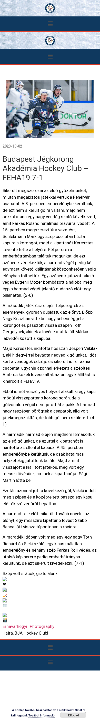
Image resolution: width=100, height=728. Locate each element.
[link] (28, 626)
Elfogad (73, 715)
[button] (50, 23)
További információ (41, 715)
